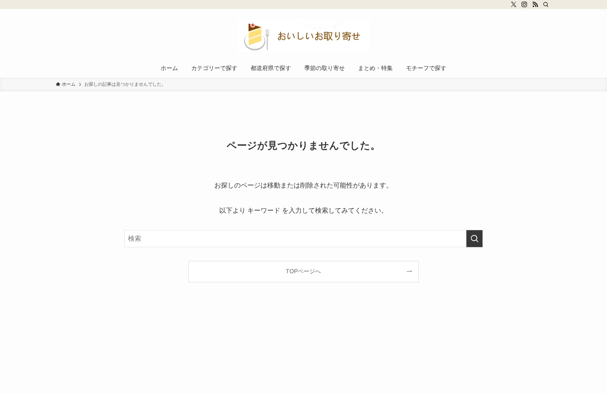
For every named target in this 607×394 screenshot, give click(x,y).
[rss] (535, 4)
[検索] (546, 4)
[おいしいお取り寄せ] (303, 35)
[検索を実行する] (474, 238)
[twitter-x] (513, 4)
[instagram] (524, 4)
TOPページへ (303, 271)
